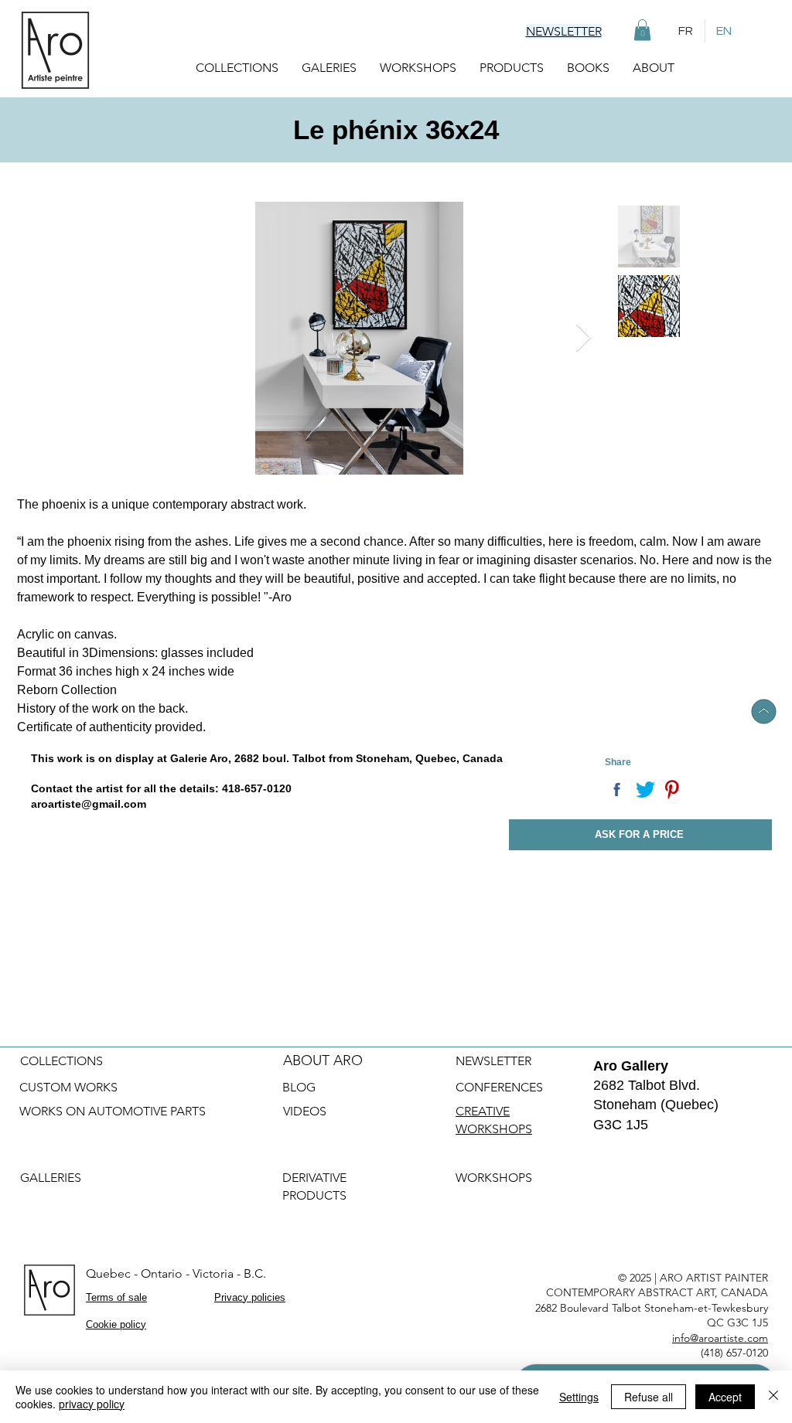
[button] (642, 29)
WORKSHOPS (495, 1177)
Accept (725, 1396)
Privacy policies (249, 1297)
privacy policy (92, 1403)
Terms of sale (116, 1297)
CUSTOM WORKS (68, 1087)
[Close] (773, 1397)
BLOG (299, 1087)
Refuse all (648, 1396)
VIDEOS (304, 1111)
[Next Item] (583, 338)
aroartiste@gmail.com (88, 804)
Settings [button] (579, 1396)
